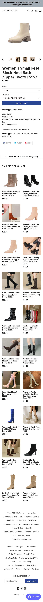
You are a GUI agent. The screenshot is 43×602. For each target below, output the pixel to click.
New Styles (31, 513)
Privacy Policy (17, 528)
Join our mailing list (21, 576)
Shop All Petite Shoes (15, 513)
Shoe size (5, 94)
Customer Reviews (32, 517)
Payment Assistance (31, 524)
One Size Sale (11, 558)
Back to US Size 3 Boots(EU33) (23, 157)
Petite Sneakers (15, 554)
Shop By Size (29, 554)
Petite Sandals (15, 550)
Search (28, 528)
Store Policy (31, 565)
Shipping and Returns (12, 524)
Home (9, 547)
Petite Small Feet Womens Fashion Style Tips (21, 532)
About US (10, 520)
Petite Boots (28, 550)
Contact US (21, 520)
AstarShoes (9, 11)
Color (4, 86)
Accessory (27, 562)
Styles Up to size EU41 (13, 517)
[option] (10, 59)
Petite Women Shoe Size (21, 539)
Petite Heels (31, 547)
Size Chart (32, 520)
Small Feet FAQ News (21, 535)
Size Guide (16, 562)
